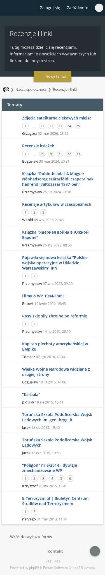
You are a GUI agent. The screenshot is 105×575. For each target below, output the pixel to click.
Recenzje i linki (65, 89)
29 (42, 153)
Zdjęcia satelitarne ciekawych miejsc (56, 118)
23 (60, 126)
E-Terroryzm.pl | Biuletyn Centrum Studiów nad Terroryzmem (55, 501)
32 (69, 153)
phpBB (34, 567)
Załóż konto (77, 7)
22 (51, 126)
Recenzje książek (38, 145)
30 (51, 153)
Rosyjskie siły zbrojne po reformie (54, 316)
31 (60, 153)
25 (78, 126)
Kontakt (54, 551)
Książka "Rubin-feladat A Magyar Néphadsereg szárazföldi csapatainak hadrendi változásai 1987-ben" (58, 179)
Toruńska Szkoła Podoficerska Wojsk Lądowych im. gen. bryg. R (57, 417)
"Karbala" (31, 394)
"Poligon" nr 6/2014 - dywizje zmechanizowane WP (49, 468)
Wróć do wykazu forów (31, 536)
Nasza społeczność (30, 89)
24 (69, 126)
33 (78, 153)
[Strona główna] (7, 8)
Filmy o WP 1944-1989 (43, 295)
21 (42, 126)
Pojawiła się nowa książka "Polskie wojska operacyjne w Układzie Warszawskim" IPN (55, 263)
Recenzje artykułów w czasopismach (56, 204)
